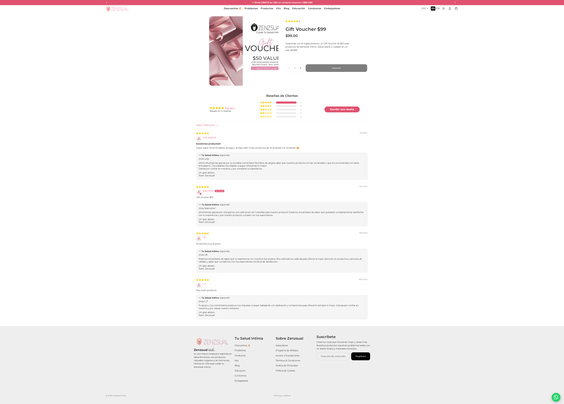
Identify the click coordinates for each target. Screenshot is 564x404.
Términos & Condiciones (288, 360)
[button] (326, 21)
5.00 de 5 (229, 108)
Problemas (240, 350)
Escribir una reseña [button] (342, 109)
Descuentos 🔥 (242, 345)
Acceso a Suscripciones (287, 355)
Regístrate (360, 356)
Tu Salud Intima (119, 395)
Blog (237, 365)
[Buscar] (443, 8)
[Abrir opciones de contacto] (556, 397)
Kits (237, 360)
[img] (202, 133)
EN (438, 8)
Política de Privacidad (287, 365)
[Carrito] (456, 8)
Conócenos (240, 375)
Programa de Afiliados (287, 350)
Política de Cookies (285, 370)
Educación (240, 370)
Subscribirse (282, 345)
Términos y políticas (282, 395)
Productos (240, 355)
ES (433, 8)
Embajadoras (241, 380)
